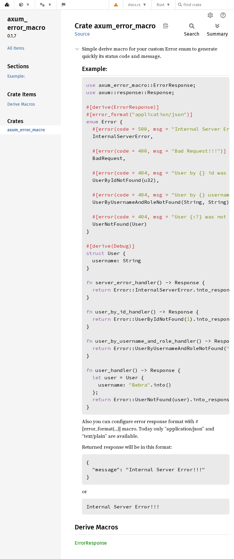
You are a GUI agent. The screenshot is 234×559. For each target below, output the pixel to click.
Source (82, 34)
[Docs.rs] (7, 4)
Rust (161, 4)
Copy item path (166, 25)
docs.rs (134, 4)
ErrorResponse (91, 543)
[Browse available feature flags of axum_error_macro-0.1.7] (63, 4)
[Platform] (45, 4)
